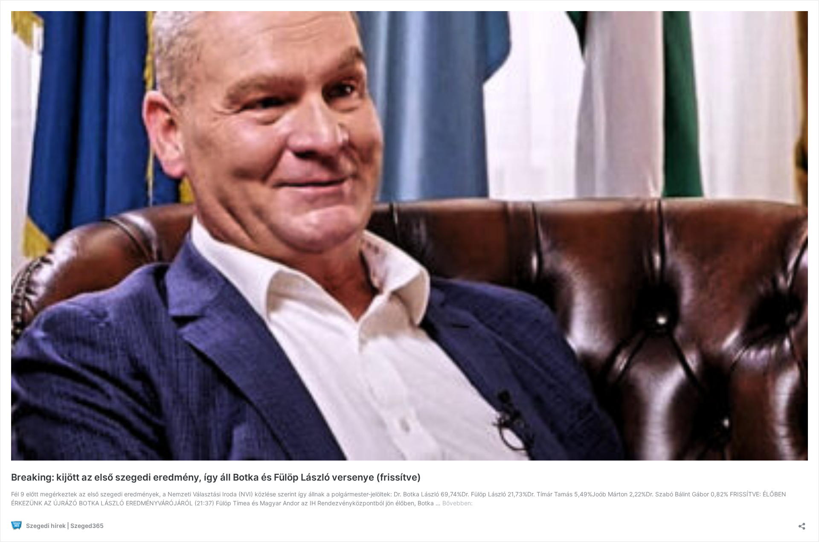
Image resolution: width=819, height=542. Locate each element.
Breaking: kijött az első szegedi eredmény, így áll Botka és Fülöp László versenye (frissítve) (216, 477)
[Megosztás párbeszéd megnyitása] (802, 523)
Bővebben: (457, 503)
